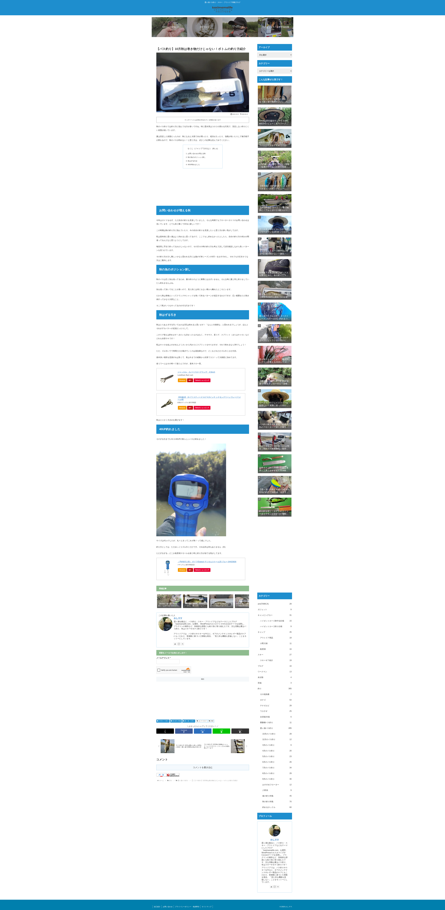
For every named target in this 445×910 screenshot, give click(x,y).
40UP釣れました (194, 164)
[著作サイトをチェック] (175, 643)
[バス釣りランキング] (173, 775)
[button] (245, 601)
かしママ (178, 618)
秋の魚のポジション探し (197, 157)
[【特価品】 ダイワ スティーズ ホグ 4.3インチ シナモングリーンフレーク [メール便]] (167, 403)
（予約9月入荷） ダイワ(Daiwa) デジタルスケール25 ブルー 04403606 (207, 562)
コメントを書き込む (203, 767)
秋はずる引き (192, 161)
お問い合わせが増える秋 (197, 153)
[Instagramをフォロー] (178, 643)
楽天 (190, 380)
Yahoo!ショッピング (202, 380)
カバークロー (203, 721)
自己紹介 (157, 907)
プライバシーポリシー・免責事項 (187, 907)
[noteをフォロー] (182, 643)
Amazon (182, 380)
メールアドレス (163, 658)
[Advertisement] (202, 187)
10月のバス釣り (164, 721)
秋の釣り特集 (177, 721)
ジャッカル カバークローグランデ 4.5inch (196, 372)
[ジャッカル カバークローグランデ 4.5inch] (167, 378)
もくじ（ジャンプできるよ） (200, 148)
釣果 (212, 721)
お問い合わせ (168, 907)
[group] (169, 601)
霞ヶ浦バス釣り (189, 721)
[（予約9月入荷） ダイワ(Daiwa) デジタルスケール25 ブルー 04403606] (167, 568)
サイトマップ (206, 907)
